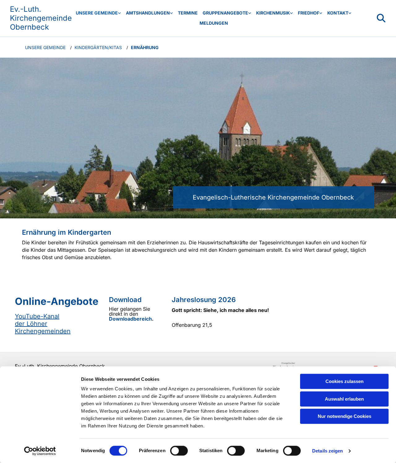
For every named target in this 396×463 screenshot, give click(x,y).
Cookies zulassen (344, 381)
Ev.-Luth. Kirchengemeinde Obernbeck (41, 18)
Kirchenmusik (273, 12)
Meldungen (214, 23)
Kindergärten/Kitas (98, 47)
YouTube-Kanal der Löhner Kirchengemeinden (43, 324)
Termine (188, 12)
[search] (381, 18)
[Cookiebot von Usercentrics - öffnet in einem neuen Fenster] (40, 451)
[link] (98, 13)
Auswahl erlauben (344, 399)
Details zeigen (327, 450)
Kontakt (337, 12)
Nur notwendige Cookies (344, 416)
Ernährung (145, 47)
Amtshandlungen (148, 12)
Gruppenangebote (225, 12)
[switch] (179, 451)
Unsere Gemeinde (97, 12)
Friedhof (308, 12)
